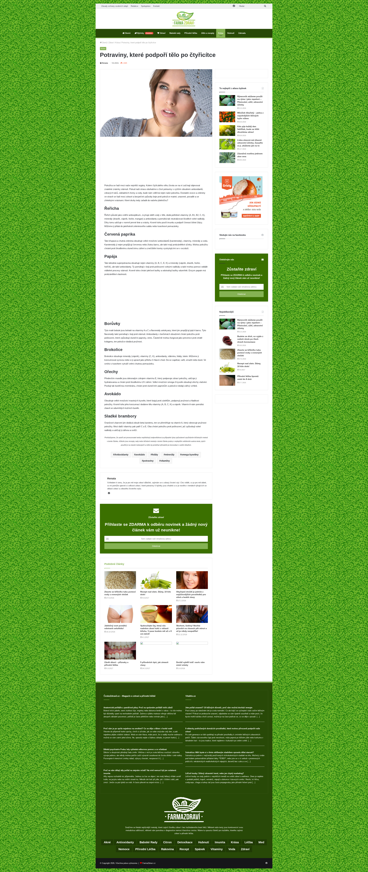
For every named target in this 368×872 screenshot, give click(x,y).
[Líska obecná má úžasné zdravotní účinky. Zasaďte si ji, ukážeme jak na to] (227, 144)
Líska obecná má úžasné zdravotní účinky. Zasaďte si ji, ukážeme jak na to (250, 143)
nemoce (124, 849)
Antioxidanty (121, 454)
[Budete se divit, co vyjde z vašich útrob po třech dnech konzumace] (227, 340)
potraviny (148, 461)
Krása (220, 33)
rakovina (167, 849)
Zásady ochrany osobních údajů (114, 6)
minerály (169, 454)
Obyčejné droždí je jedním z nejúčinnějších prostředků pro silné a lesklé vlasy (191, 594)
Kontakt (156, 6)
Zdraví (162, 33)
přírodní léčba (145, 849)
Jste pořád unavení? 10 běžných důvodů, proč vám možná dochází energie (218, 708)
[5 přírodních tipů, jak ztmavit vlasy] (156, 651)
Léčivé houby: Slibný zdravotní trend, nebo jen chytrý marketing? (214, 773)
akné (107, 842)
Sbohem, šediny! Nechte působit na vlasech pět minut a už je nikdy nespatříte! (191, 628)
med (261, 842)
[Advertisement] (156, 162)
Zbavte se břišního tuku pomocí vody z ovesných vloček (249, 353)
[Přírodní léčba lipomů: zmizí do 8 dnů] (227, 380)
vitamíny (165, 461)
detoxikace (184, 842)
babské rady (148, 842)
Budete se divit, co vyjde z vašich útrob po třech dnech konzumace (250, 339)
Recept (184, 849)
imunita (220, 842)
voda (231, 849)
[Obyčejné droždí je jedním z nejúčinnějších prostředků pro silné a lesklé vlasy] (192, 580)
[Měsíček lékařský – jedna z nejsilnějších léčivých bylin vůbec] (227, 116)
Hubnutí (230, 33)
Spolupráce (145, 6)
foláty (155, 454)
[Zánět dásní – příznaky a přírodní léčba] (120, 651)
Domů (128, 33)
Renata (105, 63)
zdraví (245, 849)
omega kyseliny (190, 454)
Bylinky (144, 33)
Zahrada (242, 33)
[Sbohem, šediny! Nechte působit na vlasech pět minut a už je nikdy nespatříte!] (192, 614)
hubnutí (203, 842)
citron (167, 842)
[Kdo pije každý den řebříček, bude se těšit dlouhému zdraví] (227, 130)
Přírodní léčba (190, 33)
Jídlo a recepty (207, 33)
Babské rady (174, 33)
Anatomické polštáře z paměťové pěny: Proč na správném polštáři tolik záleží (138, 708)
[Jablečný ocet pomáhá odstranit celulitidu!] (120, 614)
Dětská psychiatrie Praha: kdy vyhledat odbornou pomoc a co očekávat (135, 749)
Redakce (134, 6)
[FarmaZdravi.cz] (184, 19)
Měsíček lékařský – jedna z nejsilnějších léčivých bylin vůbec (250, 116)
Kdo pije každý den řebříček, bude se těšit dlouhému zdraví (248, 129)
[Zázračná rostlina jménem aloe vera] (227, 157)
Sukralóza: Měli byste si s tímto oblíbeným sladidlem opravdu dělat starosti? (219, 752)
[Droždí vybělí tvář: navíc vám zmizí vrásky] (192, 651)
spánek (200, 849)
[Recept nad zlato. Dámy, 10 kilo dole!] (156, 580)
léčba (249, 842)
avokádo (140, 454)
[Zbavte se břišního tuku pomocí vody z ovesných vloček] (120, 580)
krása (235, 842)
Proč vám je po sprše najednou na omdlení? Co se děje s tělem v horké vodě (137, 728)
